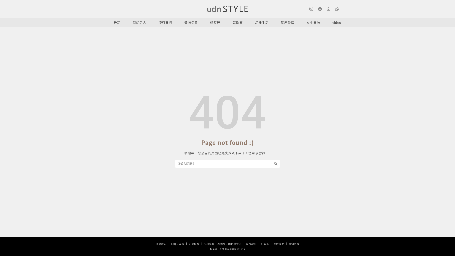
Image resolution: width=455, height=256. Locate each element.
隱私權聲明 (235, 244)
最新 (117, 22)
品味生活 (262, 22)
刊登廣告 (161, 243)
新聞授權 (194, 243)
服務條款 (209, 244)
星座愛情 (287, 22)
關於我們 (279, 243)
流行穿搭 (165, 22)
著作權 (221, 244)
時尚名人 (139, 22)
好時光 (215, 22)
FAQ (173, 244)
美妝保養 (191, 22)
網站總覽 (294, 243)
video (336, 22)
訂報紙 (265, 243)
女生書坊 (313, 22)
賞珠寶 (238, 22)
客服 (181, 244)
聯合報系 (251, 243)
